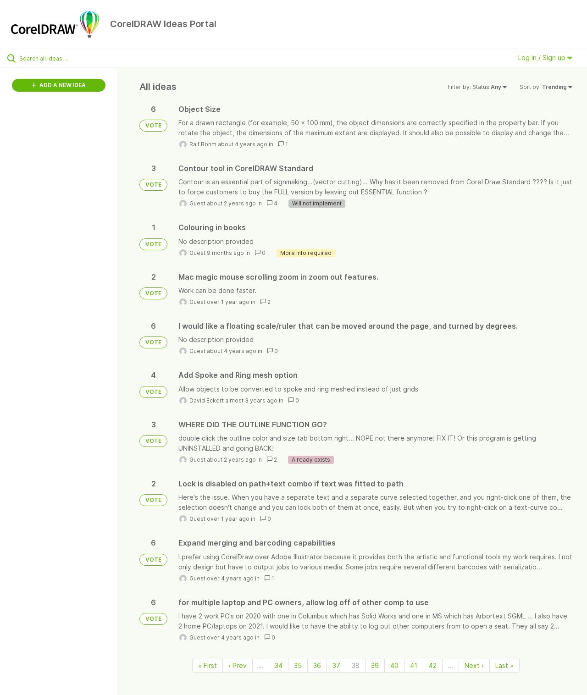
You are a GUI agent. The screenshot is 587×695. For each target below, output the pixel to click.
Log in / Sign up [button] (542, 57)
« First (207, 665)
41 (413, 665)
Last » (504, 665)
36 (317, 665)
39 (375, 665)
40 (394, 665)
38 (356, 665)
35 (298, 665)
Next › (474, 665)
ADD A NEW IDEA (62, 85)
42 (433, 665)
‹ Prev (237, 665)
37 (336, 665)
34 (278, 665)
